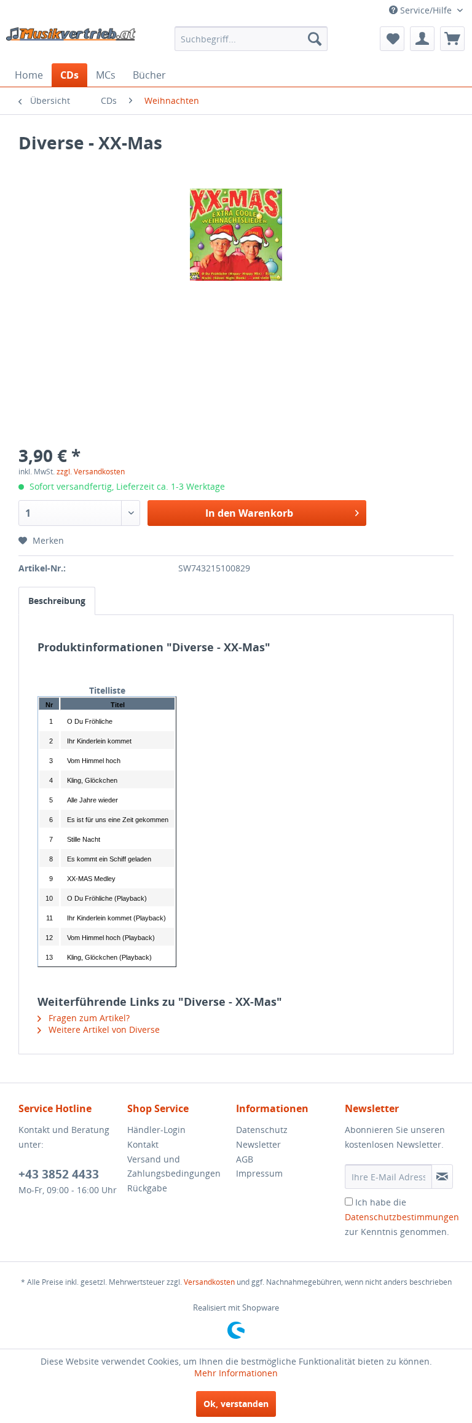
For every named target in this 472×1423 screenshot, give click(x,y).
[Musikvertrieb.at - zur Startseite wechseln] (71, 41)
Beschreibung (56, 600)
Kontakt (143, 1144)
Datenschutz (262, 1129)
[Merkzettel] (392, 38)
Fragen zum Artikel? (88, 1018)
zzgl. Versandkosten (91, 471)
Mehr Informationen (236, 1373)
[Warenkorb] (452, 38)
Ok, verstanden (236, 1403)
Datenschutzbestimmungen (402, 1217)
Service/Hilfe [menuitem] (426, 10)
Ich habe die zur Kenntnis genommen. (402, 1216)
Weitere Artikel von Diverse (103, 1029)
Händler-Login (156, 1129)
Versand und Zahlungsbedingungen (174, 1166)
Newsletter (258, 1144)
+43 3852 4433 (58, 1174)
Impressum (259, 1173)
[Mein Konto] (422, 38)
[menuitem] (251, 38)
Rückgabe (147, 1188)
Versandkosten (209, 1282)
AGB (244, 1159)
